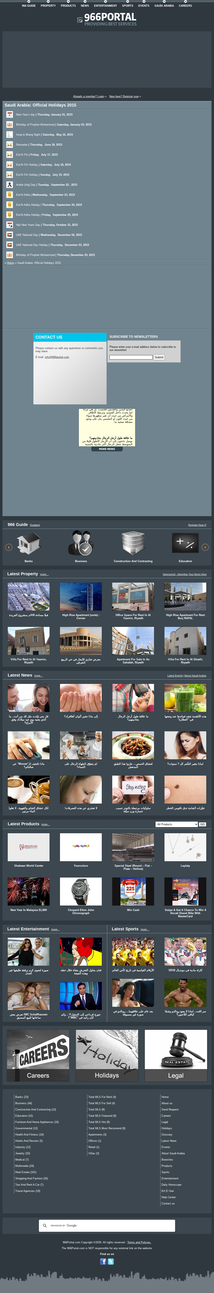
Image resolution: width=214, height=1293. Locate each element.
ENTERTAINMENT (105, 5)
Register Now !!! (197, 525)
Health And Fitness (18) (29, 1134)
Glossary (167, 1134)
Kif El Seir (168, 1191)
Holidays (167, 1128)
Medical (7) (22, 1159)
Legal (165, 1122)
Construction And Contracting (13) (35, 1109)
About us (167, 1103)
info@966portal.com (57, 357)
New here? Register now (124, 96)
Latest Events (175, 675)
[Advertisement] (107, 59)
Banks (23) (21, 1097)
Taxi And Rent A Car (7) (29, 1184)
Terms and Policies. (139, 1242)
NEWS (85, 5)
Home (10, 262)
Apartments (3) (97, 1134)
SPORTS (127, 5)
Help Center (169, 1197)
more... (44, 574)
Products (167, 1165)
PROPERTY (48, 5)
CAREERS (185, 5)
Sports (165, 1172)
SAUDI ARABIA (164, 5)
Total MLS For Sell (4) (101, 1103)
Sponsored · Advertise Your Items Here (185, 574)
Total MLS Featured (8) (102, 1115)
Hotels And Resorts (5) (29, 1140)
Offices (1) (94, 1140)
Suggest (35, 525)
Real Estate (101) (25, 1172)
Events (166, 1147)
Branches (167, 1159)
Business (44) (23, 1103)
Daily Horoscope (171, 1184)
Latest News (169, 1140)
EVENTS (143, 5)
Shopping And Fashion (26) (31, 1178)
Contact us (168, 1203)
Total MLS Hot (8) (99, 1122)
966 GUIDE (29, 5)
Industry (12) (23, 1147)
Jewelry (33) (22, 1153)
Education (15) (24, 1115)
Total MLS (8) (96, 1109)
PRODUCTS (68, 5)
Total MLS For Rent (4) (102, 1097)
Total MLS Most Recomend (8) (106, 1128)
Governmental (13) (26, 1128)
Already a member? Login (88, 96)
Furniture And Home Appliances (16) (37, 1122)
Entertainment (170, 1178)
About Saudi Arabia (195, 675)
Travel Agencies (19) (27, 1191)
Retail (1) (93, 1147)
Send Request (170, 1109)
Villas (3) (93, 1153)
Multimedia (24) (24, 1165)
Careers (166, 1115)
